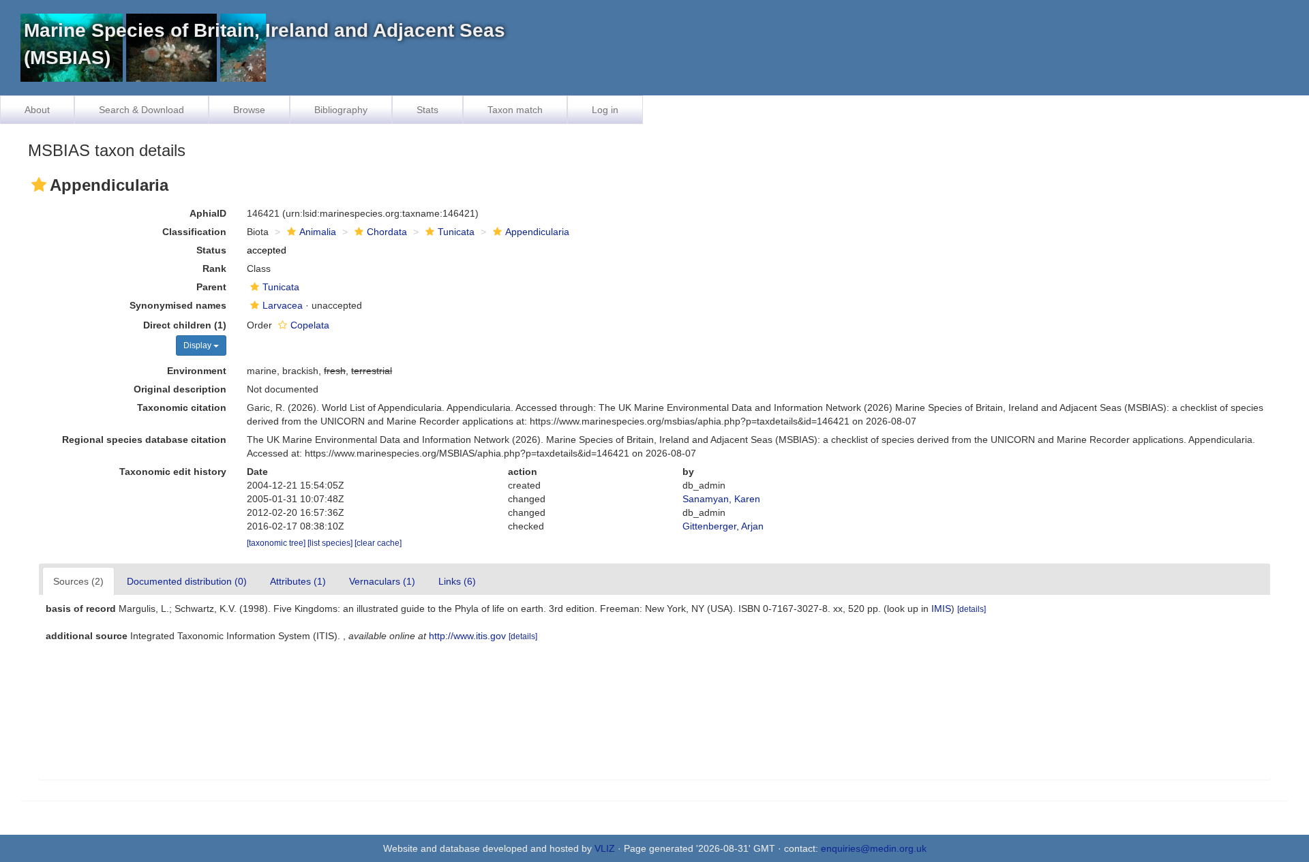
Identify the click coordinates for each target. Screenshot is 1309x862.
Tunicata (456, 231)
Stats (427, 109)
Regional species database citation (144, 439)
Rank (214, 268)
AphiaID (208, 213)
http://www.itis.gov (467, 635)
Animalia (317, 231)
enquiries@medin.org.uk (874, 848)
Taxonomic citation (181, 407)
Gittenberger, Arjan (723, 526)
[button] (39, 184)
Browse (249, 109)
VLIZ (605, 848)
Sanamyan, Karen (721, 498)
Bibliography (340, 109)
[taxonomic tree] (277, 543)
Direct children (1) (184, 325)
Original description (180, 389)
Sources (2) (78, 581)
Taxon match (515, 109)
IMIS (941, 608)
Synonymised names (178, 305)
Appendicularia (537, 231)
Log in (605, 109)
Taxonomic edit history (172, 471)
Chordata (387, 231)
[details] (971, 609)
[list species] (331, 543)
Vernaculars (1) (382, 581)
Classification (194, 231)
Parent (211, 286)
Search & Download (141, 109)
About (37, 109)
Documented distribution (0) (187, 581)
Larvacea (282, 305)
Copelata (309, 325)
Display (198, 345)
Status (211, 250)
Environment (196, 370)
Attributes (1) (298, 581)
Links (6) (457, 581)
